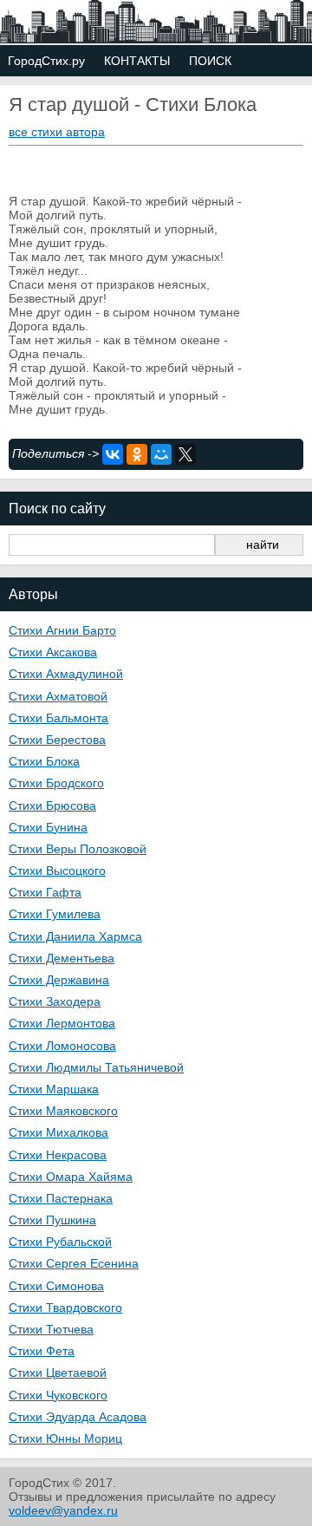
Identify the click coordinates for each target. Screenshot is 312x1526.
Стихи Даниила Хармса (75, 936)
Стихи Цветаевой (58, 1372)
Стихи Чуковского (58, 1395)
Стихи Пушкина (52, 1220)
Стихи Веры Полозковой (77, 849)
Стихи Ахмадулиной (66, 674)
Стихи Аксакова (53, 652)
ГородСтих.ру (46, 61)
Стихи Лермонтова (62, 1023)
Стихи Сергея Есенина (74, 1263)
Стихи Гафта (45, 892)
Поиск (210, 61)
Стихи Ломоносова (62, 1046)
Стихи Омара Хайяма (71, 1177)
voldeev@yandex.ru (63, 1510)
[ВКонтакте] (112, 454)
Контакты (137, 61)
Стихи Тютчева (51, 1329)
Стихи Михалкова (58, 1132)
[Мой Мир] (161, 454)
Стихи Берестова (57, 740)
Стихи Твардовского (65, 1307)
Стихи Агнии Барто (62, 630)
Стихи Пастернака (61, 1198)
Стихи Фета (42, 1351)
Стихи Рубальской (60, 1242)
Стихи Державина (59, 980)
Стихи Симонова (56, 1286)
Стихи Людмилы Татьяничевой (96, 1067)
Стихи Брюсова (52, 805)
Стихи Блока (44, 761)
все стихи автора (57, 132)
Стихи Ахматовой (58, 696)
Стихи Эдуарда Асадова (77, 1417)
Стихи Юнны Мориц (65, 1438)
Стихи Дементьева (61, 958)
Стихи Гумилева (55, 914)
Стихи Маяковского (63, 1111)
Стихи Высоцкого (57, 870)
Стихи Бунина (48, 827)
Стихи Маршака (54, 1089)
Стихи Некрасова (58, 1155)
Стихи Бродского (56, 783)
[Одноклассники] (137, 454)
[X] (185, 454)
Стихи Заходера (55, 1001)
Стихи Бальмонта (58, 718)
